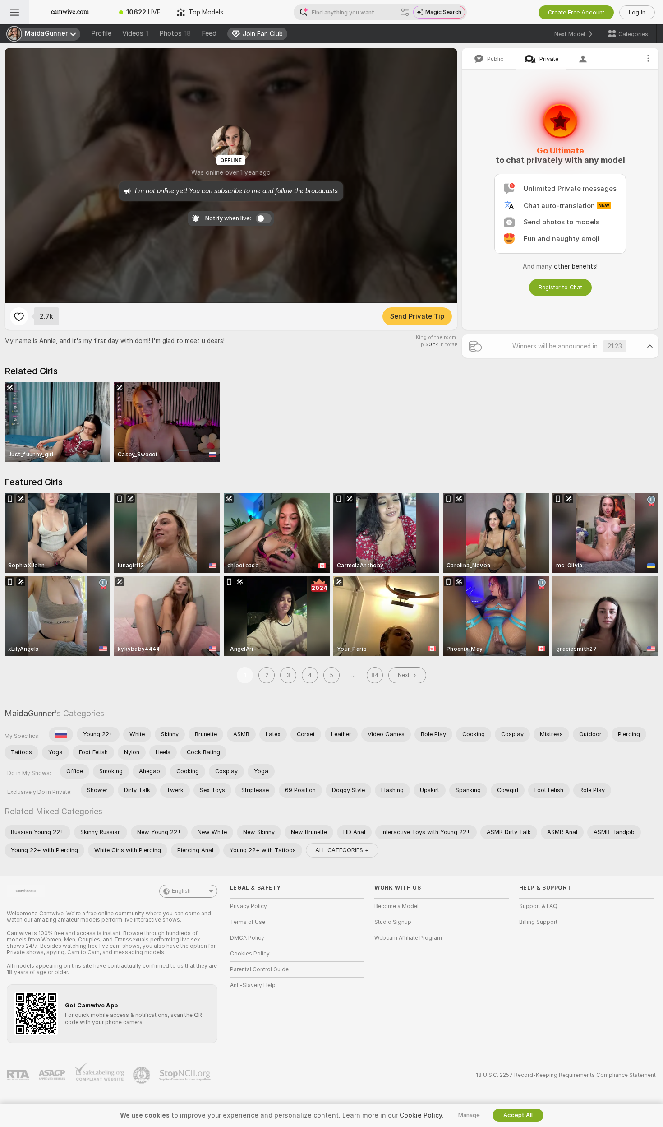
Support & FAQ (538, 906)
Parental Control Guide (259, 969)
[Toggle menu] (14, 12)
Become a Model (396, 906)
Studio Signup (392, 922)
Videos (135, 33)
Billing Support (538, 922)
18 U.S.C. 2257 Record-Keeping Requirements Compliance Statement (566, 1075)
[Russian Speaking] (61, 734)
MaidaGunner (30, 713)
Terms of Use (247, 922)
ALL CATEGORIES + (342, 850)
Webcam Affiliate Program (408, 938)
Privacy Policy (248, 906)
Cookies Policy (250, 954)
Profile (101, 33)
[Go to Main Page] (70, 12)
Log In (637, 12)
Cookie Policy (421, 1115)
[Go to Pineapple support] (142, 1075)
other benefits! (576, 266)
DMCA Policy (247, 938)
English (181, 891)
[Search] (405, 12)
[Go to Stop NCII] (185, 1075)
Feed (209, 33)
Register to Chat (560, 287)
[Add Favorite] (19, 316)
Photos (175, 33)
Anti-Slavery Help (253, 985)
